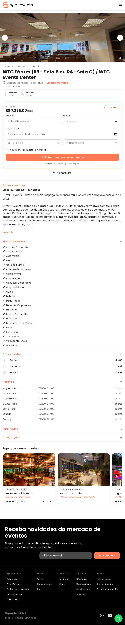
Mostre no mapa (57, 83)
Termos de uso (14, 594)
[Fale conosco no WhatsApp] (118, 618)
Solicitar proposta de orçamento (62, 157)
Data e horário (13, 128)
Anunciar (64, 579)
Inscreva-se (107, 555)
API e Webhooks (14, 584)
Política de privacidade (18, 589)
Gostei (113, 107)
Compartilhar (64, 172)
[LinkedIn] (110, 615)
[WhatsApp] (102, 615)
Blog (39, 589)
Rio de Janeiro (83, 584)
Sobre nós (12, 579)
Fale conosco (13, 599)
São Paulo (81, 579)
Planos (40, 579)
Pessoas (10, 116)
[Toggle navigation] (118, 5)
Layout (66, 116)
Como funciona (105, 584)
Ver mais (8, 232)
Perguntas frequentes (107, 589)
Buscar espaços (45, 584)
